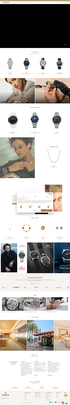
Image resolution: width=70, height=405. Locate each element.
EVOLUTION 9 (10, 73)
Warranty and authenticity (38, 396)
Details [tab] (35, 196)
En (63, 2)
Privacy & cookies (47, 396)
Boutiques (26, 395)
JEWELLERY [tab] (37, 283)
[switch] (30, 207)
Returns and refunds (37, 395)
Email (57, 394)
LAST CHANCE (31, 2)
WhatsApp (57, 396)
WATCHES (32, 53)
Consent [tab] (23, 196)
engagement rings (16, 203)
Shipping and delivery (37, 394)
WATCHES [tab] (32, 283)
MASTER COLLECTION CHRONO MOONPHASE (43, 73)
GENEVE (54, 165)
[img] (13, 363)
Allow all (46, 210)
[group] (35, 26)
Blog (35, 295)
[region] (35, 26)
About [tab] (47, 196)
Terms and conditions (48, 395)
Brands (25, 396)
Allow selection (35, 210)
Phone (57, 395)
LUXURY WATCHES (13, 2)
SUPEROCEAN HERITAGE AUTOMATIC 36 (26, 73)
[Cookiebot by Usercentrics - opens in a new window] (48, 194)
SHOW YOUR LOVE (22, 2)
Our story (26, 394)
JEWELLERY (18, 2)
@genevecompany (35, 383)
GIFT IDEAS (27, 2)
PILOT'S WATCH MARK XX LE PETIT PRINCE (59, 73)
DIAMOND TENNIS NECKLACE (54, 166)
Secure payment (47, 394)
